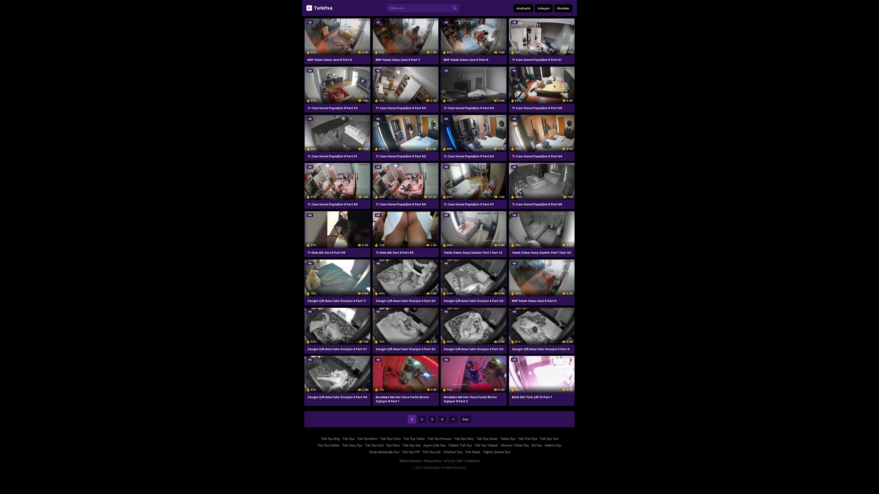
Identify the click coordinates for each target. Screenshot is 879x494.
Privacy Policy (432, 461)
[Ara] (455, 8)
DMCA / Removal (410, 461)
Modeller (563, 8)
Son (465, 419)
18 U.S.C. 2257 (453, 461)
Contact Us (473, 461)
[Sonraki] (453, 419)
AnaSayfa (523, 8)
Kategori (544, 8)
